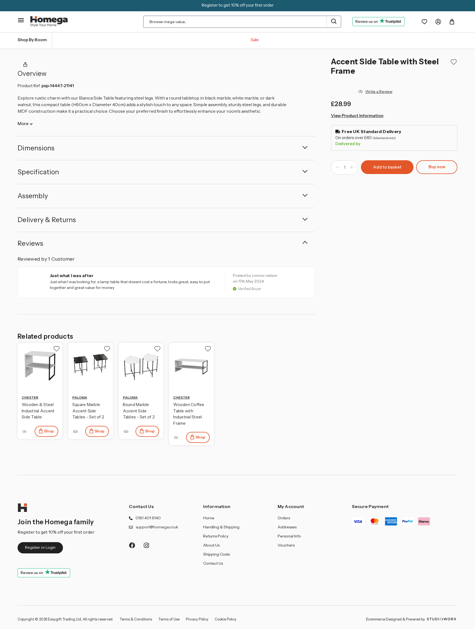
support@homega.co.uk (157, 527)
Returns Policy (215, 536)
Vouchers (286, 545)
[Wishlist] (424, 21)
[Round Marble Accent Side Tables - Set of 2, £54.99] (141, 365)
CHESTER (30, 397)
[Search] (334, 21)
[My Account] (438, 21)
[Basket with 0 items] (452, 21)
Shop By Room (32, 39)
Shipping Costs (216, 554)
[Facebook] (132, 545)
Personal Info (289, 536)
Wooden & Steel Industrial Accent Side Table (38, 411)
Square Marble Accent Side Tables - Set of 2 (88, 411)
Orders (284, 517)
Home (208, 517)
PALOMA (79, 397)
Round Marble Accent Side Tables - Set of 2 (139, 411)
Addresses (287, 527)
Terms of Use (168, 619)
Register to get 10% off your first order (238, 5)
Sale (255, 39)
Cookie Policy (225, 619)
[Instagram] (147, 545)
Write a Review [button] (379, 91)
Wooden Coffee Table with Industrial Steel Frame (188, 414)
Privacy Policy (197, 619)
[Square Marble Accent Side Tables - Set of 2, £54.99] (90, 365)
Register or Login (40, 547)
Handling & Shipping (221, 527)
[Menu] (21, 20)
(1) (360, 91)
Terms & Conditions (136, 619)
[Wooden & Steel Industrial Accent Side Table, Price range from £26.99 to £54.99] (40, 365)
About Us (211, 545)
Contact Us (141, 506)
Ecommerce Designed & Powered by (396, 619)
